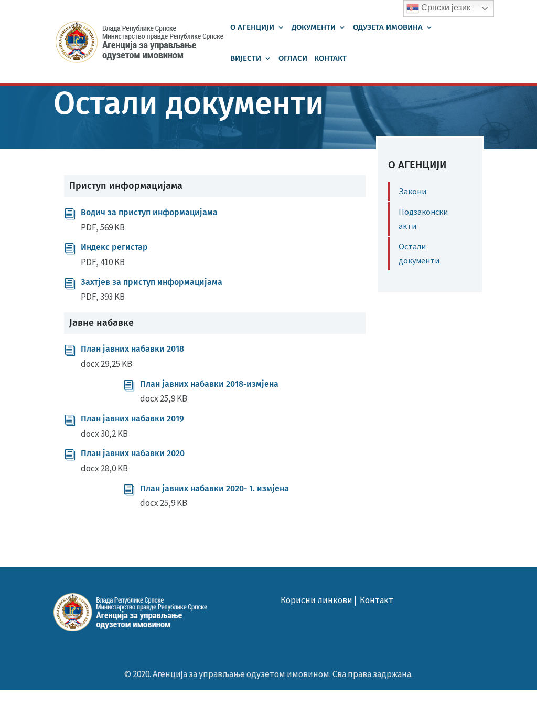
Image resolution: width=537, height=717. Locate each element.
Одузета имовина (388, 28)
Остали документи (419, 253)
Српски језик (444, 7)
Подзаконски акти (423, 218)
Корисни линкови (316, 600)
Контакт (330, 59)
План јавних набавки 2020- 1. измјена (214, 488)
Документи (314, 28)
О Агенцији (252, 28)
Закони (412, 191)
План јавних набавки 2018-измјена (209, 384)
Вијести (245, 59)
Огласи (292, 59)
